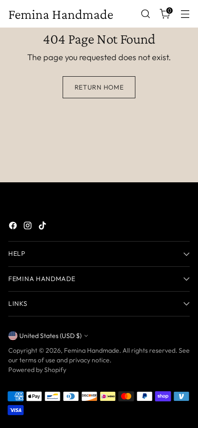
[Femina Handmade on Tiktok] (43, 227)
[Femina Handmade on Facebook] (13, 227)
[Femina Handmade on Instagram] (28, 227)
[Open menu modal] (184, 14)
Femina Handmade (91, 350)
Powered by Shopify (37, 370)
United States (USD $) (50, 336)
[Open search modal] (145, 14)
